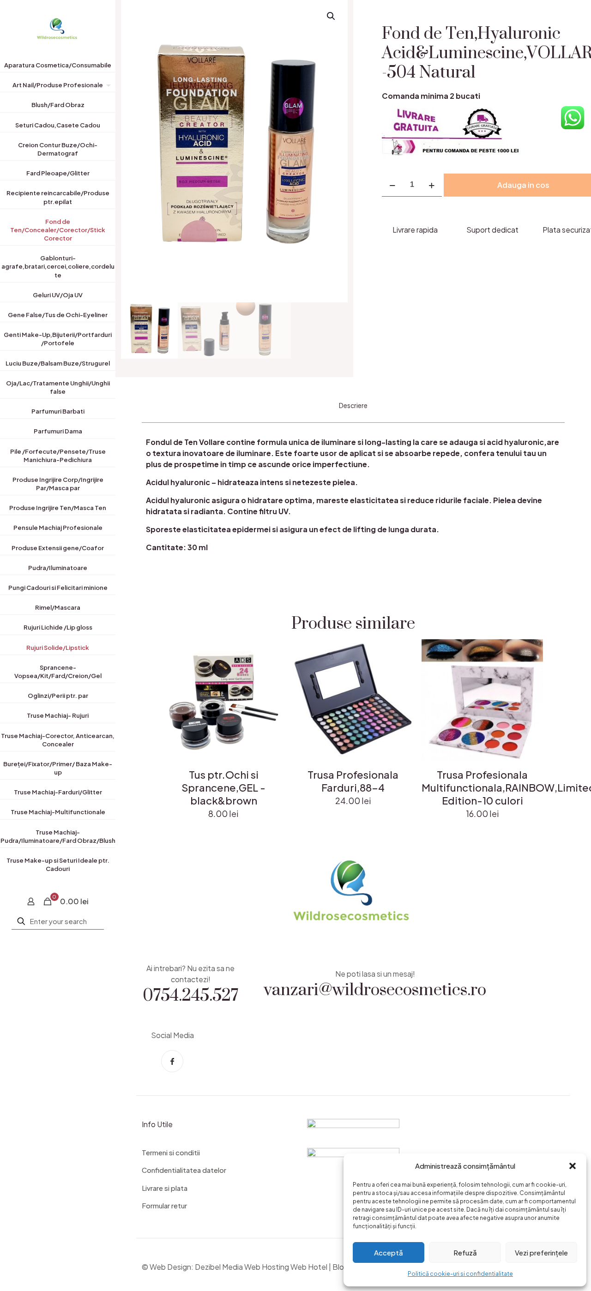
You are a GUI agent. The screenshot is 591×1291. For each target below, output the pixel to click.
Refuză (465, 1252)
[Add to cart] (271, 652)
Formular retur (164, 1205)
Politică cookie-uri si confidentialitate (460, 1273)
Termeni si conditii (171, 1152)
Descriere (353, 405)
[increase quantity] (431, 184)
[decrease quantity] (392, 184)
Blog (340, 1267)
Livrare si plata (164, 1187)
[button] (572, 1166)
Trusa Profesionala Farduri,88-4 (353, 781)
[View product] (271, 672)
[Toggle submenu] (106, 86)
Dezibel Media (219, 1267)
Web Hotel (308, 1267)
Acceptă (388, 1252)
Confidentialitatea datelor (184, 1169)
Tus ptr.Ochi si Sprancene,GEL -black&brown (223, 787)
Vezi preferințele (541, 1252)
